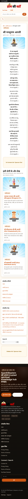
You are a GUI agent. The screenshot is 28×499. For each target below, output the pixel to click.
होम (4, 26)
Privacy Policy (4, 449)
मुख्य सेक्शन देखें (6, 395)
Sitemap (3, 495)
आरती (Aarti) (9, 26)
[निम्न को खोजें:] (9, 342)
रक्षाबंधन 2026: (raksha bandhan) (11, 311)
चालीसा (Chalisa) (7, 297)
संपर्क (11, 10)
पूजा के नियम (5, 291)
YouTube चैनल (17, 395)
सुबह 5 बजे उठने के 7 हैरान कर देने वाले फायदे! (12, 314)
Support (9, 495)
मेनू (2, 19)
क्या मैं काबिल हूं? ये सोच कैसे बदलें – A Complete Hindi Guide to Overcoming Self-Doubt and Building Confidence (13, 325)
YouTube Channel (6, 472)
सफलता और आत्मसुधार (8, 294)
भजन (4, 284)
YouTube (4, 10)
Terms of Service (5, 452)
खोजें (24, 14)
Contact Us (4, 455)
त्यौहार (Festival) (6, 301)
